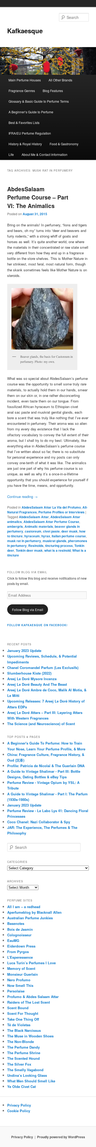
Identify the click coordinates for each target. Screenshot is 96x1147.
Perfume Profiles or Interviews (61, 512)
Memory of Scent (21, 968)
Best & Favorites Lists (24, 122)
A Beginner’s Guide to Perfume (31, 112)
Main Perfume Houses (25, 80)
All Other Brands (60, 80)
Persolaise (16, 991)
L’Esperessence (20, 957)
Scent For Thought (22, 1013)
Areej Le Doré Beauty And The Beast (37, 684)
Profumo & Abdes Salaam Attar (33, 996)
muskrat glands (54, 540)
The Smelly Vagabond (25, 1069)
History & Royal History (25, 144)
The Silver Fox (19, 1064)
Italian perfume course (69, 536)
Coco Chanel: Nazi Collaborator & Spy (38, 821)
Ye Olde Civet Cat (21, 1086)
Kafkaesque (25, 30)
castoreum (33, 531)
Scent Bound (18, 1007)
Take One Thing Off (23, 1019)
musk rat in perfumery (24, 540)
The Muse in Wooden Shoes (30, 1035)
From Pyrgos (18, 951)
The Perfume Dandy (23, 1047)
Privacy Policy (19, 1105)
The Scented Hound (23, 1058)
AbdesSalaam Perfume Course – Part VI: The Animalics (37, 197)
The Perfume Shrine (23, 1052)
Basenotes (15, 923)
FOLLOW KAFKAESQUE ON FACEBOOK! (37, 625)
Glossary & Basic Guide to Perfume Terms (39, 101)
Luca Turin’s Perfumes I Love (31, 962)
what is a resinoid (57, 550)
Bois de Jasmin (20, 929)
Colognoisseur (19, 934)
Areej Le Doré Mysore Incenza (32, 678)
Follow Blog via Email (27, 609)
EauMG (13, 940)
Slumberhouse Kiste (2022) (29, 673)
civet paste (51, 531)
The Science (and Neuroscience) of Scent (41, 723)
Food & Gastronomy (64, 144)
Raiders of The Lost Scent (28, 1002)
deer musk (69, 531)
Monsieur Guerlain (22, 974)
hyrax (45, 536)
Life (11, 154)
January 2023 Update (24, 650)
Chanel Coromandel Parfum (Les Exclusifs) (42, 667)
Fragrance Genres (22, 90)
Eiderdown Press (21, 946)
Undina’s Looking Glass (27, 1075)
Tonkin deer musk (29, 550)
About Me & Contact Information (44, 154)
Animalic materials (39, 526)
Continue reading (22, 496)
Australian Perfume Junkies (30, 917)
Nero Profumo (18, 979)
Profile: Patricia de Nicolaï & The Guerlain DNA (46, 765)
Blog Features (53, 90)
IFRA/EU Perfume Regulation (30, 133)
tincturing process (59, 545)
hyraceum (32, 536)
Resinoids (35, 545)
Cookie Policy (18, 1110)
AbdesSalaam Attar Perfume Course (51, 521)
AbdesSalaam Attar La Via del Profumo (51, 507)
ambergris (15, 526)
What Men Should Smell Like (31, 1080)
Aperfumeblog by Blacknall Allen (34, 912)
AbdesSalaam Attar (34, 516)
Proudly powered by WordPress (61, 1136)
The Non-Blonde (20, 1041)
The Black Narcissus (24, 1030)
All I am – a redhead (23, 906)
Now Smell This (20, 985)
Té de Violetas (18, 1024)
